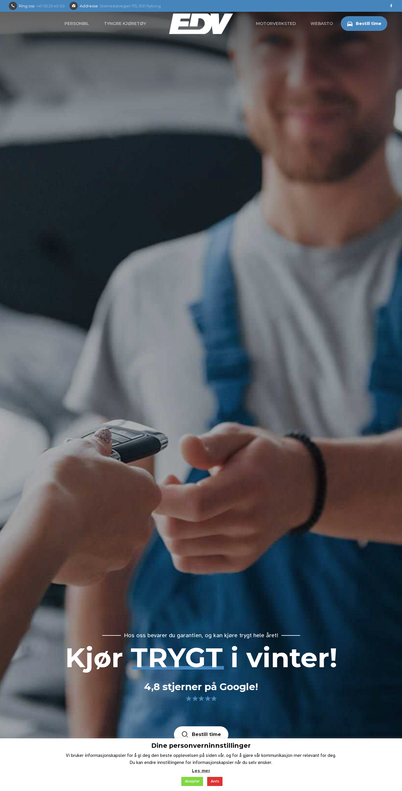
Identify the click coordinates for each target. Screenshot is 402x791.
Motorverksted (276, 23)
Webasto (321, 23)
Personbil (76, 23)
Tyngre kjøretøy (125, 23)
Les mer (201, 770)
